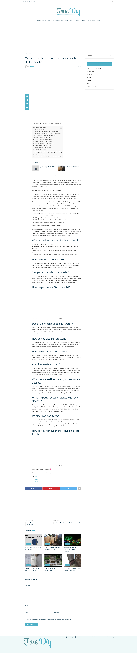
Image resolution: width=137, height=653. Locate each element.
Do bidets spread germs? (41, 155)
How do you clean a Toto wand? (42, 145)
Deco (98, 20)
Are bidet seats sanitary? (41, 149)
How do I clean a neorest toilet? (42, 137)
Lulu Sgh (32, 66)
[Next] (58, 175)
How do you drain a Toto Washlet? (43, 141)
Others (83, 20)
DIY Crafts (90, 74)
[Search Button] (113, 1)
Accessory (91, 20)
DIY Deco (89, 77)
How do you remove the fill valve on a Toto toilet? (48, 157)
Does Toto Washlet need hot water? (44, 143)
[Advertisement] (68, 38)
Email (27, 612)
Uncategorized (91, 86)
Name (27, 605)
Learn (30, 53)
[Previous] (55, 175)
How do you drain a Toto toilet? (42, 147)
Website (56, 612)
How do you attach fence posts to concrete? (49, 133)
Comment (28, 585)
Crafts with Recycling (63, 20)
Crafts (76, 20)
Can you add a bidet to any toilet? (43, 139)
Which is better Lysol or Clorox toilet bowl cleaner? (48, 153)
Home (39, 20)
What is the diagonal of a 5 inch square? (48, 131)
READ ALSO (40, 129)
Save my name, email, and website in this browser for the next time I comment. (48, 619)
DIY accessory (91, 71)
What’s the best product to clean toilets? (45, 135)
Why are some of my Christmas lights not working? (70, 549)
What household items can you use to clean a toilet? (48, 151)
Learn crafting (48, 20)
